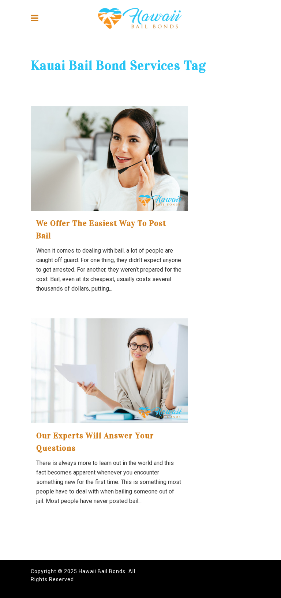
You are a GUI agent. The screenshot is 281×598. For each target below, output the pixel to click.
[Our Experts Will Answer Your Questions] (109, 370)
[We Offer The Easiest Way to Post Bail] (109, 158)
